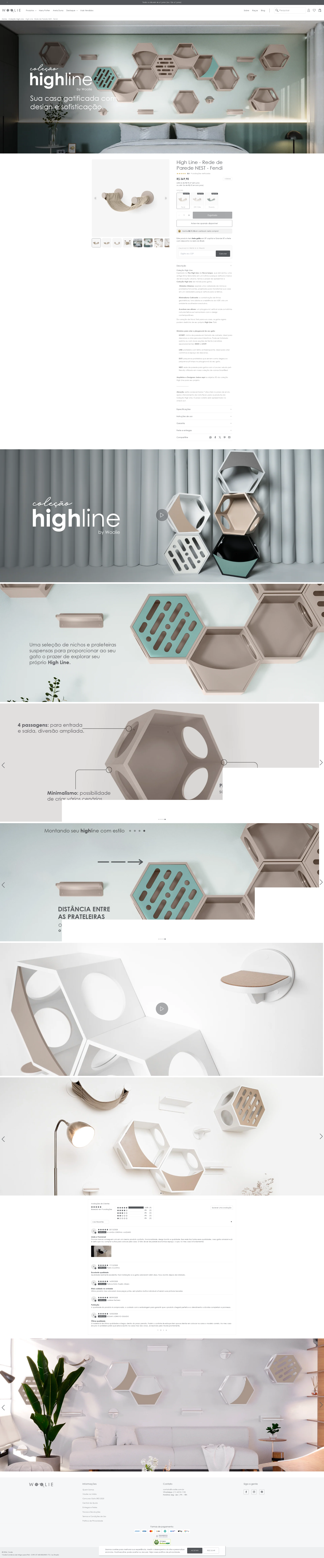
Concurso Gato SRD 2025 (93, 1498)
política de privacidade (169, 1552)
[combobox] (290, 10)
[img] (103, 1230)
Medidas (227, 179)
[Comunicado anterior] (7, 2)
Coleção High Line (16, 19)
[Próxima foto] (165, 198)
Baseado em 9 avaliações (101, 1209)
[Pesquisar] (277, 10)
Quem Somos (88, 1489)
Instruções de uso (185, 416)
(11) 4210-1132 (179, 1492)
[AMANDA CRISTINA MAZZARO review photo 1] (101, 1251)
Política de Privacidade (93, 1521)
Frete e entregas (184, 430)
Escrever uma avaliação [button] (221, 1208)
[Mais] (189, 215)
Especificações (184, 409)
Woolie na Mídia (90, 1494)
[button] (30, 10)
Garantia (181, 423)
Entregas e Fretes (90, 1507)
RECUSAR (211, 1550)
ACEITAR (195, 1550)
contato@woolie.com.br (173, 1489)
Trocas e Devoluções (91, 1512)
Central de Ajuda (90, 1503)
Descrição (181, 266)
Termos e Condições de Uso (94, 1516)
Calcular (223, 254)
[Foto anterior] (95, 198)
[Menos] (179, 215)
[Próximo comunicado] (317, 2)
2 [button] (160, 1330)
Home (4, 19)
